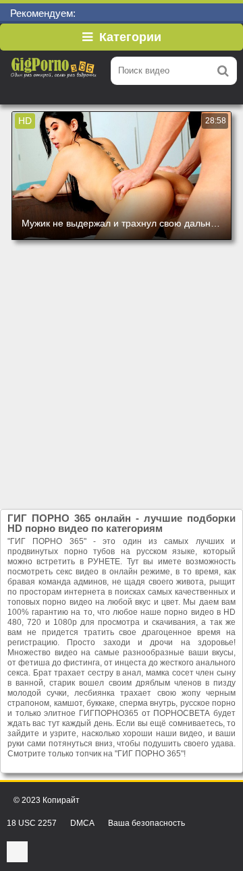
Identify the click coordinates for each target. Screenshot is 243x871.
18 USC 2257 (32, 823)
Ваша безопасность (146, 823)
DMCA (82, 823)
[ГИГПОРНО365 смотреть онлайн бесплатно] (54, 70)
